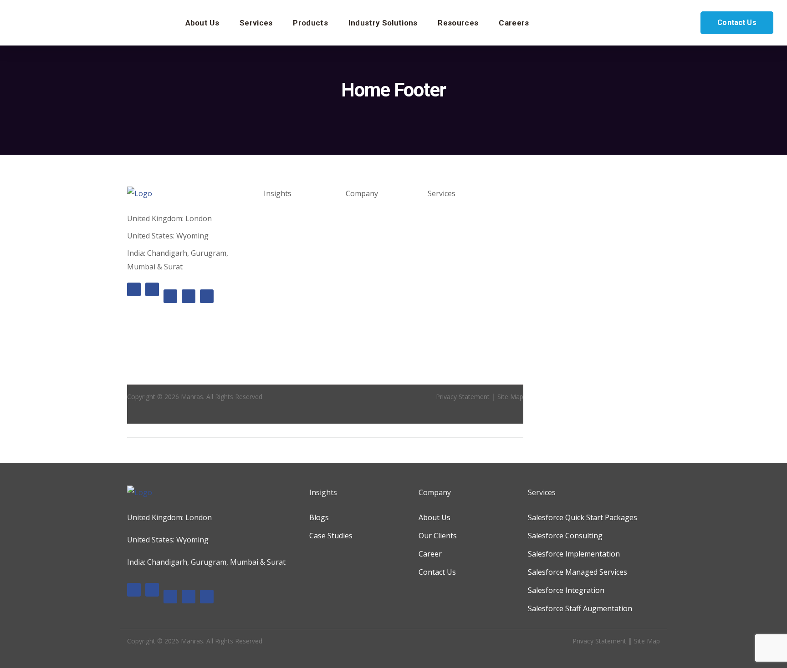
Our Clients (365, 237)
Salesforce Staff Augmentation (580, 608)
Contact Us (736, 22)
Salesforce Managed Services (577, 572)
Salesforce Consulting (465, 250)
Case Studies (285, 237)
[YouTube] (207, 296)
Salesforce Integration (466, 332)
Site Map (510, 396)
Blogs (273, 218)
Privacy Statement (463, 396)
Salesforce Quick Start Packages (582, 517)
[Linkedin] (152, 289)
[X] (188, 296)
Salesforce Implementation (574, 554)
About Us (362, 218)
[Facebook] (134, 289)
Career (357, 255)
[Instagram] (170, 296)
